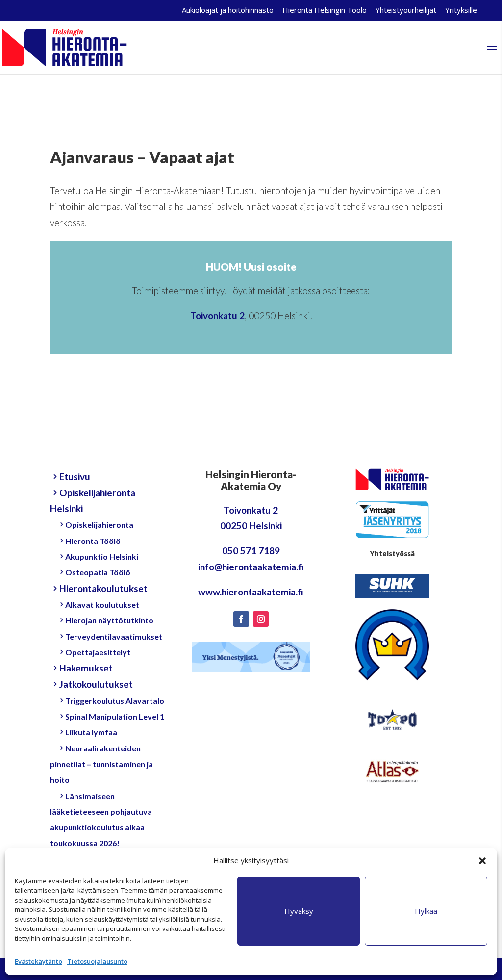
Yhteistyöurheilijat (406, 11)
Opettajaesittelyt (97, 652)
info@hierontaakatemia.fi (251, 566)
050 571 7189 (251, 550)
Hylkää (426, 911)
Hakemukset (86, 667)
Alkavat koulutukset (102, 604)
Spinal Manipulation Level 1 (114, 716)
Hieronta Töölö (93, 540)
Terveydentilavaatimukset (113, 636)
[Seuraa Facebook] (241, 619)
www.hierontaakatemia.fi (250, 591)
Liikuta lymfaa (91, 732)
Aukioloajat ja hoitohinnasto (228, 11)
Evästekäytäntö (38, 961)
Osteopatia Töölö (97, 572)
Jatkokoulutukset (96, 684)
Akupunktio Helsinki (101, 556)
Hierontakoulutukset (103, 588)
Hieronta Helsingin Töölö (324, 11)
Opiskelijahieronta (99, 524)
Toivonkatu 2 (217, 315)
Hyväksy (298, 911)
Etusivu (74, 476)
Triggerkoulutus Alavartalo (114, 700)
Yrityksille (461, 11)
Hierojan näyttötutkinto (109, 620)
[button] (482, 861)
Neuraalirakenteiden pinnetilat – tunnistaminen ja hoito (101, 764)
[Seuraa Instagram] (261, 619)
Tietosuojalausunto (97, 961)
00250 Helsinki (251, 525)
